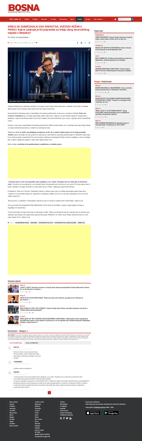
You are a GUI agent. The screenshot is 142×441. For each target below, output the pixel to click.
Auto (36, 415)
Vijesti (27, 19)
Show (37, 417)
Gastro (37, 410)
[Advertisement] (49, 163)
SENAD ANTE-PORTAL (42, 434)
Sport (72, 19)
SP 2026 (37, 432)
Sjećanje (38, 404)
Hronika (53, 19)
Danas (85, 106)
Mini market (14, 426)
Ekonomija (63, 19)
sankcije (81, 222)
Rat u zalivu (14, 402)
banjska (34, 222)
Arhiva (62, 402)
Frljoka (37, 428)
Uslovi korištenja (66, 413)
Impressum (64, 410)
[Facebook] (64, 418)
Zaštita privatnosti (66, 415)
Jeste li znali (39, 402)
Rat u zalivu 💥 (15, 19)
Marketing (63, 404)
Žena (36, 421)
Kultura (37, 406)
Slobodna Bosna (100, 407)
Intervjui (44, 19)
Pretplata (63, 406)
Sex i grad (38, 419)
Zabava (37, 426)
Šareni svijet (39, 430)
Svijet (11, 421)
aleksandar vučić (22, 222)
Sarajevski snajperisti (42, 436)
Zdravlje (38, 408)
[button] (89, 49)
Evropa (87, 19)
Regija (80, 19)
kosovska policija (46, 222)
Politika (35, 19)
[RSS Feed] (61, 418)
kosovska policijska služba (65, 222)
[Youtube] (70, 418)
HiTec (37, 413)
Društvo (12, 423)
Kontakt (62, 408)
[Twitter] (67, 418)
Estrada (37, 423)
